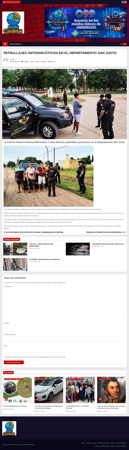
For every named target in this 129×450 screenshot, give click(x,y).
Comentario (8, 286)
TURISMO (20, 379)
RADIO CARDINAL (16, 44)
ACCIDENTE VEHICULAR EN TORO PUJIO (108, 244)
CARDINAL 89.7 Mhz (103, 443)
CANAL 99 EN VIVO (91, 443)
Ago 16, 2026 (72, 411)
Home (83, 443)
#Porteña (43, 61)
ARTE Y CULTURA (72, 379)
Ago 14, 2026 (103, 411)
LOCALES (101, 379)
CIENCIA (7, 379)
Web (5, 346)
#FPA (32, 61)
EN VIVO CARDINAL (120, 443)
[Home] (5, 44)
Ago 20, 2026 (9, 409)
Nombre (7, 323)
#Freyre (37, 61)
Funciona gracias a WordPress (10, 444)
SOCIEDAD (13, 379)
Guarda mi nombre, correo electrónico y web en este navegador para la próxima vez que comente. (35, 357)
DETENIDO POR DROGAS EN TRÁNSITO (44, 259)
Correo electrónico (10, 334)
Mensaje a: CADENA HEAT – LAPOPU (105, 446)
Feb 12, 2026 (33, 261)
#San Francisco (51, 61)
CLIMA (112, 443)
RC (13, 59)
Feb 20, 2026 (33, 248)
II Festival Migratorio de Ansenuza (15, 406)
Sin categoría (40, 379)
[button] (121, 44)
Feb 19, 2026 (96, 246)
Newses (24, 444)
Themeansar (31, 444)
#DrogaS (26, 61)
